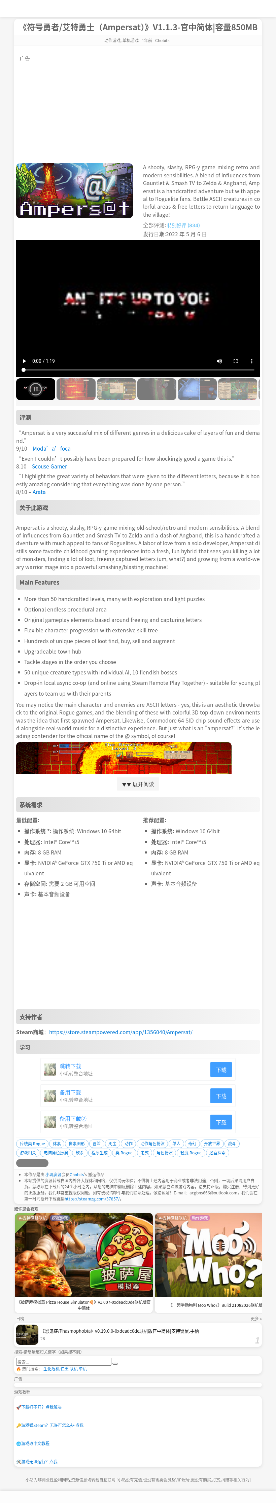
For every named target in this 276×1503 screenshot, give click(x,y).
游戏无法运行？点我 (37, 1461)
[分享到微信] (36, 1163)
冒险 (97, 1143)
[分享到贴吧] (44, 1163)
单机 (83, 1368)
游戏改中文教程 (32, 1443)
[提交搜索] (115, 1364)
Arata (39, 491)
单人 (176, 1143)
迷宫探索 (217, 1152)
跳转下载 (70, 1066)
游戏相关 (28, 1152)
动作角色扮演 (152, 1143)
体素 (57, 1143)
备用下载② (73, 1118)
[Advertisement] (138, 109)
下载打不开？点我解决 (39, 1407)
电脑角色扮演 (56, 1152)
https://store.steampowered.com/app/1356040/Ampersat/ (121, 1032)
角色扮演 (165, 1152)
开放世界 (212, 1143)
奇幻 (192, 1143)
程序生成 (100, 1152)
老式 (145, 1152)
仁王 (65, 1368)
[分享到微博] (20, 1163)
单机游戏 (131, 40)
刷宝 (112, 1143)
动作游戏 (112, 40)
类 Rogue (124, 1152)
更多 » (256, 1318)
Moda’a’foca (52, 448)
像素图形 (77, 1143)
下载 (221, 1069)
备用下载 (70, 1092)
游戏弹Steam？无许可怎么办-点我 (49, 1425)
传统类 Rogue (32, 1143)
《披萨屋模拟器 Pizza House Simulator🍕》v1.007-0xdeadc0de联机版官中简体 (84, 1305)
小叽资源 (53, 1174)
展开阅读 (138, 784)
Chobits (77, 1174)
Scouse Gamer (49, 466)
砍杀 (80, 1152)
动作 (129, 1143)
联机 (74, 1368)
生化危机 (51, 1368)
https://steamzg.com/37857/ (92, 1198)
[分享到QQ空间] (28, 1163)
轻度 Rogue (191, 1152)
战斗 (232, 1143)
